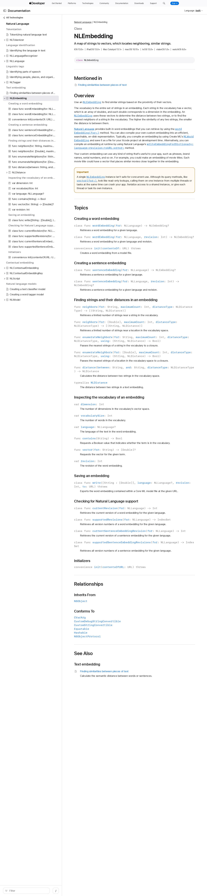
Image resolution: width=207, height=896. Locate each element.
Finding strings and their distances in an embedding (115, 300)
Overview (84, 95)
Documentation (19, 11)
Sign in (174, 3)
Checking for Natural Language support (106, 501)
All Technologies (14, 17)
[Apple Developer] (37, 3)
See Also (83, 653)
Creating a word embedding (96, 219)
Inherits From (84, 595)
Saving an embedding (91, 476)
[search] (26, 891)
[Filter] (28, 891)
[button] (164, 3)
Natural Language (82, 22)
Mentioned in (88, 78)
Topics (81, 207)
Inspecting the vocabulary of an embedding (109, 397)
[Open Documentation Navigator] (5, 10)
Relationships (88, 584)
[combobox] (28, 890)
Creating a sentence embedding (100, 263)
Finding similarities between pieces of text (102, 84)
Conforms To (84, 611)
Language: (189, 10)
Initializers (82, 561)
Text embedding (87, 664)
